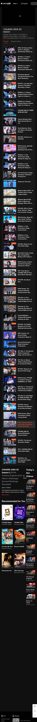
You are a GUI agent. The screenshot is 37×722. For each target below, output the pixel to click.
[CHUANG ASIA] (19, 512)
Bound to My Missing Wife (22, 546)
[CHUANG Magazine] (7, 512)
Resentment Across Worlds (10, 570)
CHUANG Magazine (7, 522)
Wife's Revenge (19, 570)
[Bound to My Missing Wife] (19, 536)
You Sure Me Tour (7, 546)
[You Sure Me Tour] (7, 536)
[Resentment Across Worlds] (7, 560)
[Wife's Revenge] (19, 560)
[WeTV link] (6, 3)
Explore (25, 3)
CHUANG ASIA (18, 522)
